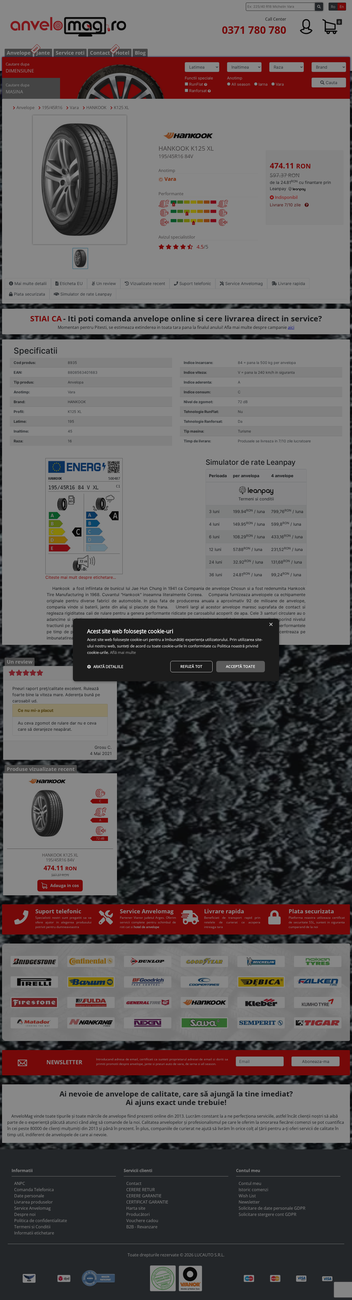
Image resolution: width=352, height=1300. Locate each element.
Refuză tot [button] (191, 666)
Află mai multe (123, 652)
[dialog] (176, 650)
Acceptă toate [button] (240, 666)
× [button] (271, 625)
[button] (105, 666)
